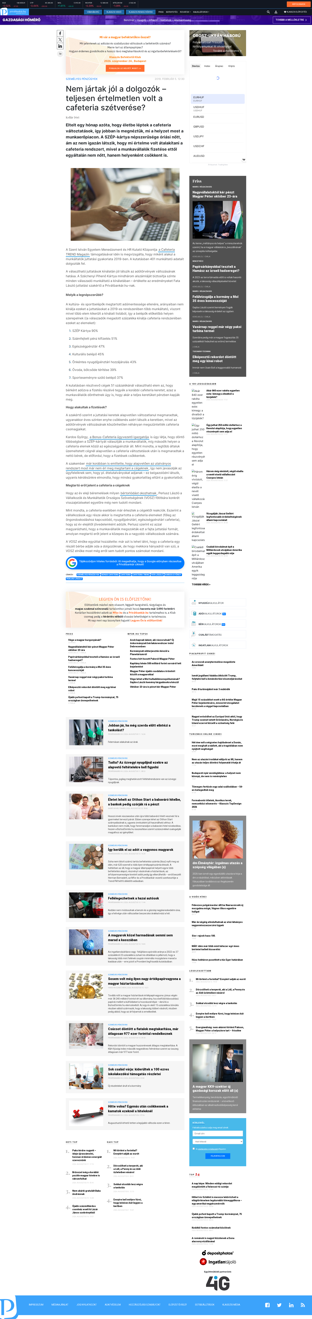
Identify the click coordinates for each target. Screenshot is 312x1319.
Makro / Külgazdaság (202, 187)
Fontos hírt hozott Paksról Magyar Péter (152, 659)
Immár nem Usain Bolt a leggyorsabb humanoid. (217, 367)
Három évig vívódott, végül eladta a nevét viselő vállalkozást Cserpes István (224, 474)
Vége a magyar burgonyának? (84, 640)
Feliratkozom (218, 1156)
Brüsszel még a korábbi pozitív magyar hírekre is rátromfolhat (86, 1175)
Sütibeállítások (204, 1304)
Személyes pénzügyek (82, 79)
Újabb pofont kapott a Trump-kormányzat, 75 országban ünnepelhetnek (93, 699)
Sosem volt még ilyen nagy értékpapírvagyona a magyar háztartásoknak (144, 981)
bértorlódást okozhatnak (138, 493)
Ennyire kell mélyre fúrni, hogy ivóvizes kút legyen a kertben (128, 1202)
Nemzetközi (198, 261)
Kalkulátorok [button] (200, 12)
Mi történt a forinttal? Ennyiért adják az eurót (126, 1152)
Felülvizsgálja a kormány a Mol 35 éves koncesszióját (89, 669)
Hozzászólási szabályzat (145, 1304)
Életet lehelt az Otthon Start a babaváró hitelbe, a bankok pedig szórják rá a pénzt (144, 802)
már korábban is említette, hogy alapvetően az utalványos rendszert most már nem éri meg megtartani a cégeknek (118, 466)
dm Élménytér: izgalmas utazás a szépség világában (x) (217, 865)
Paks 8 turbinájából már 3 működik (211, 689)
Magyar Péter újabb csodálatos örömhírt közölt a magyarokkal (152, 673)
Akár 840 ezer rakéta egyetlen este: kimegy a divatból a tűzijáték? (223, 393)
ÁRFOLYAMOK (298, 4)
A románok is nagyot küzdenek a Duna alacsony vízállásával (213, 1240)
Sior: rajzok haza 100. (203, 935)
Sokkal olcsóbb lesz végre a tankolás (128, 1186)
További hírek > (201, 584)
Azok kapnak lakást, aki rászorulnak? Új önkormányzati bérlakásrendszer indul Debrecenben (152, 643)
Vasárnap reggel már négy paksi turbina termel (90, 679)
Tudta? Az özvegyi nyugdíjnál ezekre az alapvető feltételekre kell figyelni (138, 765)
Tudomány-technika (202, 351)
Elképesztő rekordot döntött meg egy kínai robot (92, 689)
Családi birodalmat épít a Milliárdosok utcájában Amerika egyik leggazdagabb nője (224, 550)
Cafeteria (126, 574)
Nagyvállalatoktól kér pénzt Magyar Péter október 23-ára (91, 648)
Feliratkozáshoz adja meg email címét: (211, 1127)
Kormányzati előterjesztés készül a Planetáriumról (149, 653)
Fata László (157, 574)
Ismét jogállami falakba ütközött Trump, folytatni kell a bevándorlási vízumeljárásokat (217, 677)
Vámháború (93, 12)
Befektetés (171, 12)
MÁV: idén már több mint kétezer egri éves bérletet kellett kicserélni (215, 948)
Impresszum (36, 1304)
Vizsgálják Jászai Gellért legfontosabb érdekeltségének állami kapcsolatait (224, 516)
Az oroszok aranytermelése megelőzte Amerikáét (213, 663)
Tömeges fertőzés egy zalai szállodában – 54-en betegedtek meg (217, 788)
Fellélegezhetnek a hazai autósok (133, 898)
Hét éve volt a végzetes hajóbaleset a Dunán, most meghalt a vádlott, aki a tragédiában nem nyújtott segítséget (217, 745)
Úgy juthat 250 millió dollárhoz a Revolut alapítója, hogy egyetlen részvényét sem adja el (224, 428)
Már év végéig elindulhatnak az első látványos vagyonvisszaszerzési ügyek (217, 924)
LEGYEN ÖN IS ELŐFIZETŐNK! (125, 599)
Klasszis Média (231, 1304)
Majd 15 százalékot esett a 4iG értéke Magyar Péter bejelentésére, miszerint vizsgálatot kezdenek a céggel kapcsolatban (217, 702)
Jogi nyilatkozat (87, 1304)
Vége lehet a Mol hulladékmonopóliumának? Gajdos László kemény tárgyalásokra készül (155, 681)
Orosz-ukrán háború (216, 35)
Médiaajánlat (60, 1304)
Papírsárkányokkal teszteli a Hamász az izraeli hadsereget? (94, 658)
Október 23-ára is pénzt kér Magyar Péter (153, 687)
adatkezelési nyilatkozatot (208, 1149)
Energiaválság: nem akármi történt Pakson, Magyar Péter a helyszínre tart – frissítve (220, 1029)
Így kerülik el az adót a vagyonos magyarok (140, 850)
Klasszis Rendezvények (141, 12)
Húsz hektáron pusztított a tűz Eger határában (217, 960)
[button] (275, 12)
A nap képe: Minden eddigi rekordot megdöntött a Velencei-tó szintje (212, 1185)
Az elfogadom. (211, 1149)
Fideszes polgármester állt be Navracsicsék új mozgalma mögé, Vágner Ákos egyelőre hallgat (217, 908)
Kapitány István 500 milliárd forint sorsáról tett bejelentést (155, 665)
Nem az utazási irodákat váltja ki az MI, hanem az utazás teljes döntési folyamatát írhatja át (217, 761)
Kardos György (173, 574)
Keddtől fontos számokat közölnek (211, 1227)
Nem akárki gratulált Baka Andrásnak (86, 1192)
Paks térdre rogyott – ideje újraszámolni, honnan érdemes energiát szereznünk (87, 1155)
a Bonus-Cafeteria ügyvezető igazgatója (119, 437)
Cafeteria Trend (141, 574)
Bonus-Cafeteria (110, 574)
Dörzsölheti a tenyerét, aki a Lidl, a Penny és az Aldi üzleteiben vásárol (128, 1169)
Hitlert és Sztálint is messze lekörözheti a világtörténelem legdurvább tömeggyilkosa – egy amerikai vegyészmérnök (217, 1200)
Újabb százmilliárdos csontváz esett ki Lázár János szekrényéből (85, 1209)
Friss (160, 12)
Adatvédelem (113, 1304)
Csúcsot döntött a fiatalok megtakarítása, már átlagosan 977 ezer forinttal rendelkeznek (143, 1031)
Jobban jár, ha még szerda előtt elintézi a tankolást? (139, 727)
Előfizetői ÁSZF (178, 1304)
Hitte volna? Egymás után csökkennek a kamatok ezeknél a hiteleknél (138, 1108)
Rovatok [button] (184, 12)
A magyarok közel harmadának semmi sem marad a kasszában (140, 937)
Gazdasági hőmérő (21, 20)
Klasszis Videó (114, 12)
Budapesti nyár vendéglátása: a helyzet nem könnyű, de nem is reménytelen (216, 775)
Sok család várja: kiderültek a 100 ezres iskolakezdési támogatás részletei (138, 1071)
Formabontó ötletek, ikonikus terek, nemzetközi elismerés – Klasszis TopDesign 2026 (216, 803)
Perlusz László (74, 579)
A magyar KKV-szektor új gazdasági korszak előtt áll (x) (215, 1089)
